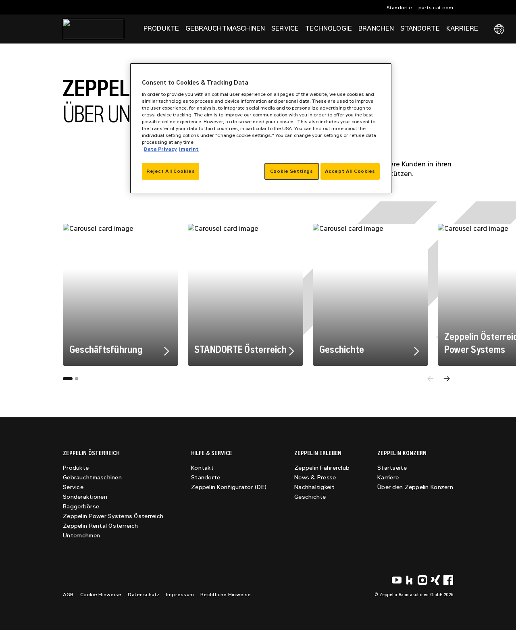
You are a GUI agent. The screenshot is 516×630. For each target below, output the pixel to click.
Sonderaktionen (85, 496)
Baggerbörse (81, 506)
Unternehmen (81, 535)
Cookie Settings (291, 171)
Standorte (399, 7)
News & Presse (315, 477)
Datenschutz (144, 594)
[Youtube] (397, 580)
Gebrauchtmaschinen (92, 477)
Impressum (180, 594)
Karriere (388, 477)
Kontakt (202, 467)
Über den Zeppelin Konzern (415, 487)
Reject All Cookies (170, 171)
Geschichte (310, 496)
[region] (261, 128)
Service (73, 487)
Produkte (76, 467)
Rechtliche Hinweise (225, 594)
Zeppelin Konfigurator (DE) (228, 487)
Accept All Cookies (350, 171)
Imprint (189, 149)
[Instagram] (422, 580)
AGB (68, 594)
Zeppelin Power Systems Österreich (113, 516)
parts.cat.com (435, 7)
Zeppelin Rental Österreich (100, 525)
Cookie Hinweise (101, 594)
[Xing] (435, 580)
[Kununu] (409, 580)
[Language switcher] (499, 29)
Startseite (392, 467)
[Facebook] (448, 580)
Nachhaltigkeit (314, 487)
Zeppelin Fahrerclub (322, 467)
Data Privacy (160, 149)
